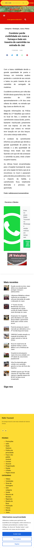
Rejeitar (17, 544)
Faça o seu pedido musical (9, 457)
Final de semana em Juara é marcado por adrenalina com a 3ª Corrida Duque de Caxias (20, 329)
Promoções (9, 441)
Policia (27, 29)
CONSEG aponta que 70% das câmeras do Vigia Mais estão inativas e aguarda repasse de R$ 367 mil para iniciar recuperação (20, 375)
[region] (17, 531)
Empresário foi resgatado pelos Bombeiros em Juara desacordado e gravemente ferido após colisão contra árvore (19, 319)
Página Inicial (10, 473)
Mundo (8, 510)
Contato (8, 461)
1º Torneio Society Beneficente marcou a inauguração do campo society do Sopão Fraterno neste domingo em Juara (19, 308)
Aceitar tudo (17, 534)
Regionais (9, 499)
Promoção (9, 506)
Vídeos (8, 479)
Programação (10, 466)
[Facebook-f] (3, 431)
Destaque (16, 29)
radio (7, 444)
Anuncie (8, 464)
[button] (4, 15)
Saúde (8, 492)
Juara (22, 29)
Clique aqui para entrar (28, 244)
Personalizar (17, 539)
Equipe (8, 468)
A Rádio (8, 470)
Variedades (9, 481)
